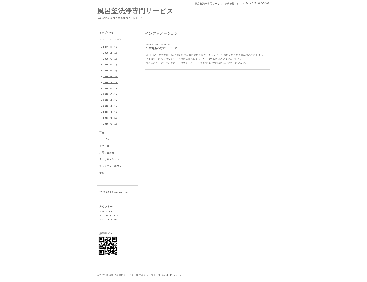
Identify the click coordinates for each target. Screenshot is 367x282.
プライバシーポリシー (111, 166)
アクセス (104, 146)
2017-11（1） (110, 112)
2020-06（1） (110, 59)
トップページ (106, 32)
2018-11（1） (110, 82)
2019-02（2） (110, 70)
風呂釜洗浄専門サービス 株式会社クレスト (131, 275)
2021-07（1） (110, 47)
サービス (104, 139)
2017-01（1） (110, 118)
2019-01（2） (110, 76)
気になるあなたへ (109, 159)
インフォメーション (110, 39)
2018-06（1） (110, 88)
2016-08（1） (110, 124)
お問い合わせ (106, 152)
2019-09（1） (110, 65)
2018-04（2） (110, 100)
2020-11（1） (110, 53)
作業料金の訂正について (161, 48)
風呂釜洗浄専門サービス (142, 11)
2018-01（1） (110, 106)
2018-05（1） (110, 94)
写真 (101, 132)
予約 (101, 172)
